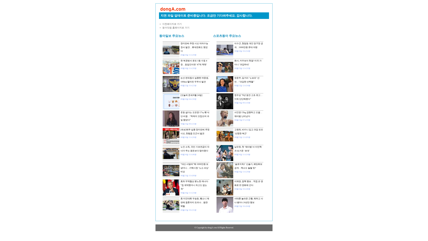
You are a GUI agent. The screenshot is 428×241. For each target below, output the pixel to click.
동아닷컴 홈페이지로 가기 (175, 27)
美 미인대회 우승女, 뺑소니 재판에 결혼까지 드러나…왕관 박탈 (195, 202)
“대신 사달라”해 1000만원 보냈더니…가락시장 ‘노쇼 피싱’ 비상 (195, 168)
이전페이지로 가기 (172, 24)
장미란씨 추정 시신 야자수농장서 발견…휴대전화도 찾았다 (194, 47)
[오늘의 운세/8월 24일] (191, 95)
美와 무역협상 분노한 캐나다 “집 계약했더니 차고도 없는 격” (194, 185)
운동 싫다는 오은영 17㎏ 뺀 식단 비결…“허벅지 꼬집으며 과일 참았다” (195, 116)
